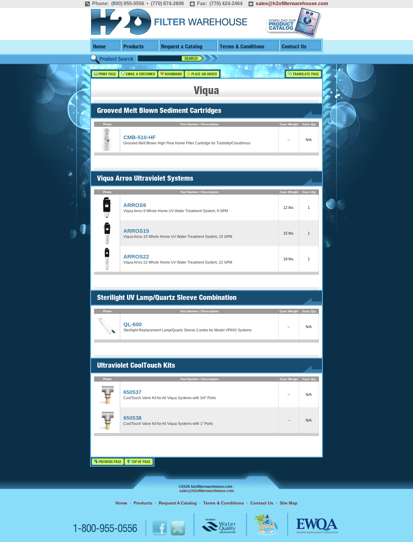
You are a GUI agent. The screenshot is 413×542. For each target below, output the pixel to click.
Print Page (107, 74)
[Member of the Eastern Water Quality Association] (310, 529)
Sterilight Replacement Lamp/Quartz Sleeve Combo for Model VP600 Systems (187, 330)
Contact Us (294, 47)
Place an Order (203, 74)
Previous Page (110, 462)
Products (133, 47)
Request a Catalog (181, 47)
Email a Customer (140, 74)
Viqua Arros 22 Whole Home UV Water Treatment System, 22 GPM (177, 262)
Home (99, 47)
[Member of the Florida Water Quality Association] (259, 529)
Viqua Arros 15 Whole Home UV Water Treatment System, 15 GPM (177, 237)
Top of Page (140, 462)
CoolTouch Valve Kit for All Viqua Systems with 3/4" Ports (169, 398)
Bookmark (173, 74)
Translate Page (305, 74)
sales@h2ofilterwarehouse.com (292, 3)
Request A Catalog (178, 503)
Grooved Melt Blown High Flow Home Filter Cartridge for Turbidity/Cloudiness (186, 143)
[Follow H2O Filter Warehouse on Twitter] (177, 529)
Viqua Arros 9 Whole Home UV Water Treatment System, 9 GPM (175, 211)
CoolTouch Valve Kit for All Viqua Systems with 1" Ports (168, 424)
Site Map (289, 503)
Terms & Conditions (242, 47)
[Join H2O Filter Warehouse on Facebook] (153, 529)
